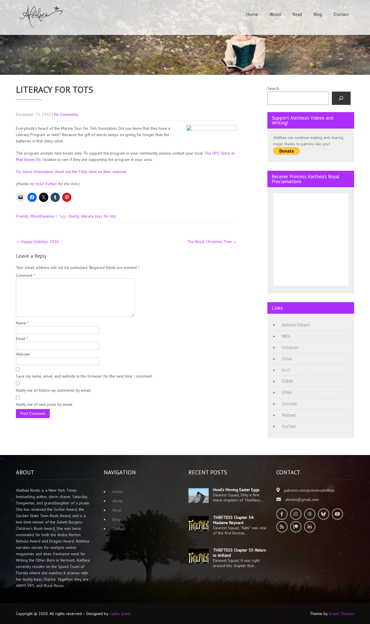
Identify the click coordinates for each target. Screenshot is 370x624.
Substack (289, 404)
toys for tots (105, 216)
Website (23, 354)
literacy (87, 216)
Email (22, 338)
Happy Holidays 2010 (37, 241)
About (275, 14)
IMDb (286, 336)
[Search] (341, 98)
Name (22, 323)
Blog (318, 14)
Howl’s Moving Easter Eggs (236, 489)
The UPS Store (217, 153)
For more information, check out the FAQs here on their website (71, 171)
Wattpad (288, 415)
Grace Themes (341, 613)
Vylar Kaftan (46, 183)
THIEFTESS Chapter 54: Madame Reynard (233, 520)
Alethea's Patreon (296, 325)
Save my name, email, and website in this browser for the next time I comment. (84, 376)
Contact (341, 14)
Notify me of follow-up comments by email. (53, 390)
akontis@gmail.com (302, 499)
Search (273, 88)
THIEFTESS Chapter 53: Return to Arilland (239, 552)
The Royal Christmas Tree (212, 241)
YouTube (289, 426)
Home (252, 14)
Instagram (290, 347)
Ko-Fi (286, 370)
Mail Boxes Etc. (29, 159)
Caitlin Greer (120, 613)
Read (297, 14)
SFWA (287, 392)
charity (73, 216)
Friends (22, 216)
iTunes (287, 358)
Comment (25, 275)
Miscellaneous (42, 216)
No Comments (66, 114)
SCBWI (287, 381)
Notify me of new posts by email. (44, 404)
